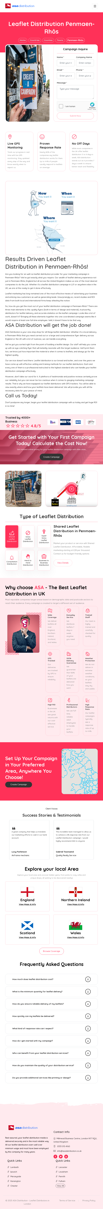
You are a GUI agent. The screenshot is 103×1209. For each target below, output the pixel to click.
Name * (60, 57)
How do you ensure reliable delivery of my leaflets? (38, 1004)
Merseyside (15, 1176)
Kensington (15, 1181)
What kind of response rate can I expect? (32, 1028)
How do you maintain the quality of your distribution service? (43, 1065)
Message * (62, 82)
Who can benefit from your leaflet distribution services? (40, 1053)
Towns (60, 40)
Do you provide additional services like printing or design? (41, 1077)
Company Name (84, 57)
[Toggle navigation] (95, 6)
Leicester (63, 1167)
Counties (48, 40)
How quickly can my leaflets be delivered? (33, 1016)
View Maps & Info (27, 904)
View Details (63, 562)
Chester (14, 1186)
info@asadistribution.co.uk (69, 1151)
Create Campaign (51, 457)
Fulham (62, 1181)
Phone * (79, 70)
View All (60, 1186)
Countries (35, 40)
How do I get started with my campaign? (32, 1040)
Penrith (62, 1176)
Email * (60, 70)
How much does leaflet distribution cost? (32, 979)
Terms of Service (67, 1200)
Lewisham (63, 1171)
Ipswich (13, 1171)
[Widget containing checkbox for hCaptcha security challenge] (77, 106)
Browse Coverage (51, 951)
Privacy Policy (88, 1200)
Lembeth (14, 1167)
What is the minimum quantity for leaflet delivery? (37, 991)
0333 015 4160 (63, 1146)
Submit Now (75, 116)
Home (23, 40)
